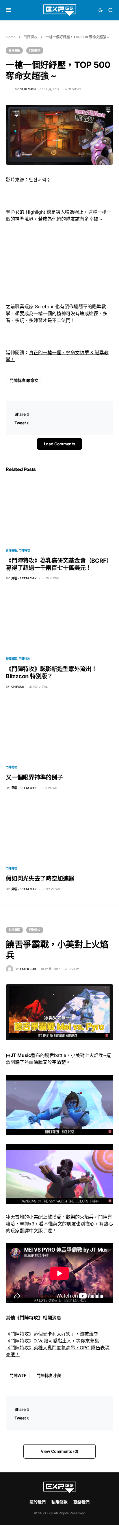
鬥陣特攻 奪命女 (24, 380)
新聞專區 (11, 550)
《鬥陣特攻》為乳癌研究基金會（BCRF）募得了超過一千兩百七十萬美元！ (59, 564)
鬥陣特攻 (31, 37)
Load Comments (59, 443)
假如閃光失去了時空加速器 (40, 878)
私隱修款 (59, 1501)
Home (11, 37)
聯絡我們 (81, 1501)
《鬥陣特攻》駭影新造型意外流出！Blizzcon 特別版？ (51, 673)
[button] (9, 10)
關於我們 (37, 1501)
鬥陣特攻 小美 (48, 1375)
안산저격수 (40, 180)
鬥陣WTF (18, 1375)
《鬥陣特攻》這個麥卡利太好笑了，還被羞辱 (52, 1334)
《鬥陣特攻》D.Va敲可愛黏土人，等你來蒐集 (52, 1341)
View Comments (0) (59, 1451)
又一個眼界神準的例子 (34, 777)
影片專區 (14, 50)
